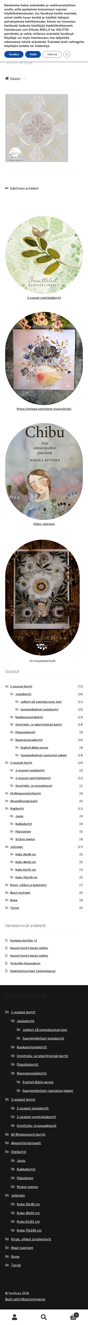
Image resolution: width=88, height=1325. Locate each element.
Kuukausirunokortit (29, 717)
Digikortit (17, 808)
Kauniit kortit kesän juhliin (29, 948)
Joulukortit (23, 694)
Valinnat (52, 54)
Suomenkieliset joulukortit (39, 709)
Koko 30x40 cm (25, 854)
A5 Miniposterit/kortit (25, 793)
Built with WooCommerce (25, 1299)
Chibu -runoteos (44, 524)
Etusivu (15, 78)
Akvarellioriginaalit (23, 801)
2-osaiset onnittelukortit (44, 298)
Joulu (19, 816)
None (13, 900)
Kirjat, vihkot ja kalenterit (28, 885)
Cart (68, 1313)
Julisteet (16, 847)
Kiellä (33, 54)
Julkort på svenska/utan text (41, 702)
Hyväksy (14, 54)
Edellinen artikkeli (24, 188)
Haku (44, 1317)
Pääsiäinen (23, 831)
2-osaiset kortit (21, 763)
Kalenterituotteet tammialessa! (33, 971)
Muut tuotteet (20, 893)
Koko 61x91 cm (25, 870)
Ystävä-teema (25, 839)
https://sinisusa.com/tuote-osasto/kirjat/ (44, 409)
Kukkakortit (23, 824)
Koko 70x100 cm (26, 877)
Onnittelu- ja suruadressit (33, 786)
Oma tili (14, 1317)
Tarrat (14, 908)
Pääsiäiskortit (25, 732)
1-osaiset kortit (21, 686)
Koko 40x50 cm (25, 862)
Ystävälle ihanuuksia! (25, 963)
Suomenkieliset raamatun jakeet (44, 755)
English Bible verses (34, 747)
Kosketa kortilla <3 (23, 940)
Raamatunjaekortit (29, 740)
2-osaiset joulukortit (30, 770)
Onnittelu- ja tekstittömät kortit (38, 724)
